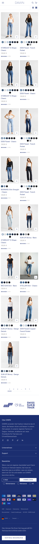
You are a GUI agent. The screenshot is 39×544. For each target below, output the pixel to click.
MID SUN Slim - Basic (9, 286)
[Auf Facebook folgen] (3, 440)
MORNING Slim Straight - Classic (10, 191)
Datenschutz (16, 509)
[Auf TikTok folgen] (18, 440)
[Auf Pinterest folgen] (13, 440)
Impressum (8, 509)
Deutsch (14, 518)
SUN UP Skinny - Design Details (10, 330)
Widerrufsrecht (24, 509)
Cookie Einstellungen (16, 512)
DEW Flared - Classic (27, 93)
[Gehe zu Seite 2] (29, 389)
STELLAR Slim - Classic (28, 286)
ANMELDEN (28, 480)
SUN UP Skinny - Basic (28, 238)
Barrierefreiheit (5, 512)
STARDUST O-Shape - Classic (9, 49)
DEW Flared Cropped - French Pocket (28, 330)
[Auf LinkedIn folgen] (22, 440)
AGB (3, 509)
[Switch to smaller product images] (36, 8)
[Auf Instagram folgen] (8, 440)
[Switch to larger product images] (33, 8)
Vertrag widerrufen (14, 538)
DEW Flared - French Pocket (27, 49)
